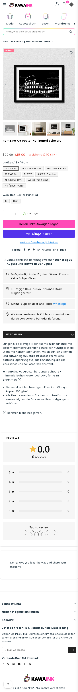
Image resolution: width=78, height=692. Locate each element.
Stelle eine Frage (55, 250)
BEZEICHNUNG (13, 334)
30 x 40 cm (11, 174)
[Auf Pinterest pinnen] (33, 250)
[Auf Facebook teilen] (24, 250)
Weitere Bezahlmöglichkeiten (39, 242)
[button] (71, 4)
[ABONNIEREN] (72, 650)
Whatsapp (60, 304)
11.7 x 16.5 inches (31, 168)
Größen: (15, 162)
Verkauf (9, 50)
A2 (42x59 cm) (13, 179)
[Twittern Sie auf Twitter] (29, 250)
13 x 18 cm (11, 168)
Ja (6, 201)
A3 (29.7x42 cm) (38, 179)
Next (72, 83)
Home (5, 41)
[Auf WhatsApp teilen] (38, 250)
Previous (5, 83)
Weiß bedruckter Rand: (20, 195)
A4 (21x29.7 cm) (14, 185)
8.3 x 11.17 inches (47, 174)
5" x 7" (28, 174)
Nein (15, 201)
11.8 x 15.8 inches (56, 168)
